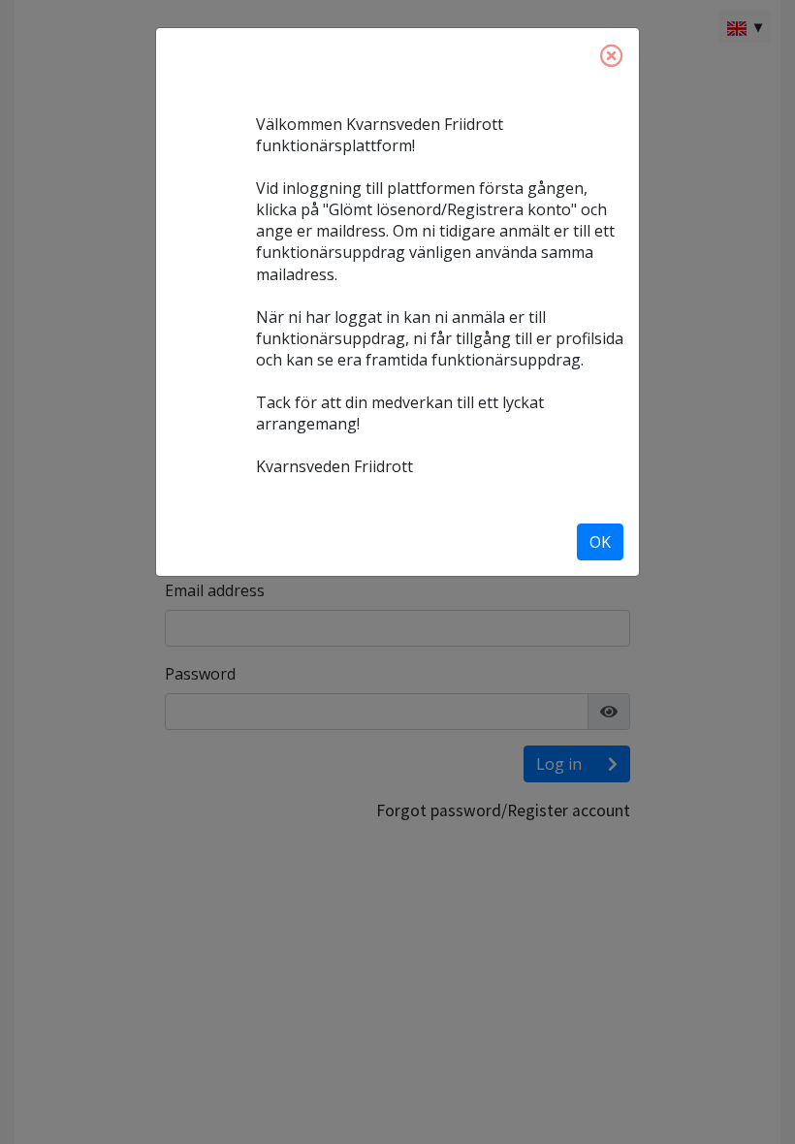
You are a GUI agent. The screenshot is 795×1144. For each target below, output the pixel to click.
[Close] (612, 55)
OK (600, 542)
